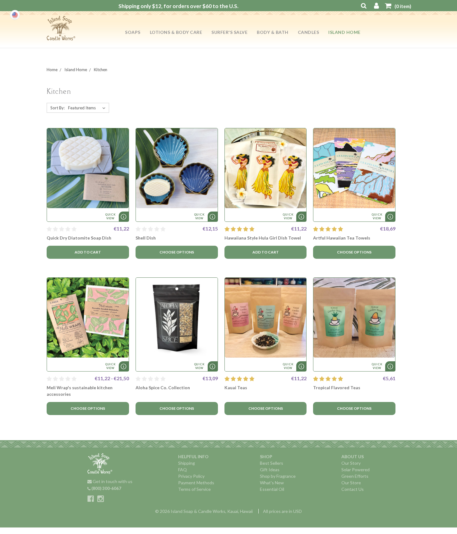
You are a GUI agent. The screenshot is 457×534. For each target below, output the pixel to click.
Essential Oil (272, 489)
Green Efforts (354, 476)
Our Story (351, 463)
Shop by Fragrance (278, 476)
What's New (272, 482)
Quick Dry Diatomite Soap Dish (79, 237)
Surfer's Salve (229, 32)
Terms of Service (194, 489)
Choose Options (176, 252)
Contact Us (352, 489)
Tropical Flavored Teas (336, 387)
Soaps (133, 32)
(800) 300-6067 (105, 488)
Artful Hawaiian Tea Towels (341, 237)
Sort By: (57, 107)
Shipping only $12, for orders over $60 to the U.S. (178, 6)
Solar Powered (355, 469)
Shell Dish (146, 237)
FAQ (182, 469)
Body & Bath (273, 32)
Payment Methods (196, 482)
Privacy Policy (191, 476)
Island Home (344, 32)
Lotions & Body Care (176, 32)
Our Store (351, 482)
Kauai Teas (235, 387)
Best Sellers (271, 463)
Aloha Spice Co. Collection (163, 387)
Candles (308, 32)
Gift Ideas (269, 469)
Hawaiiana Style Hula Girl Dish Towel (262, 237)
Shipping (186, 463)
